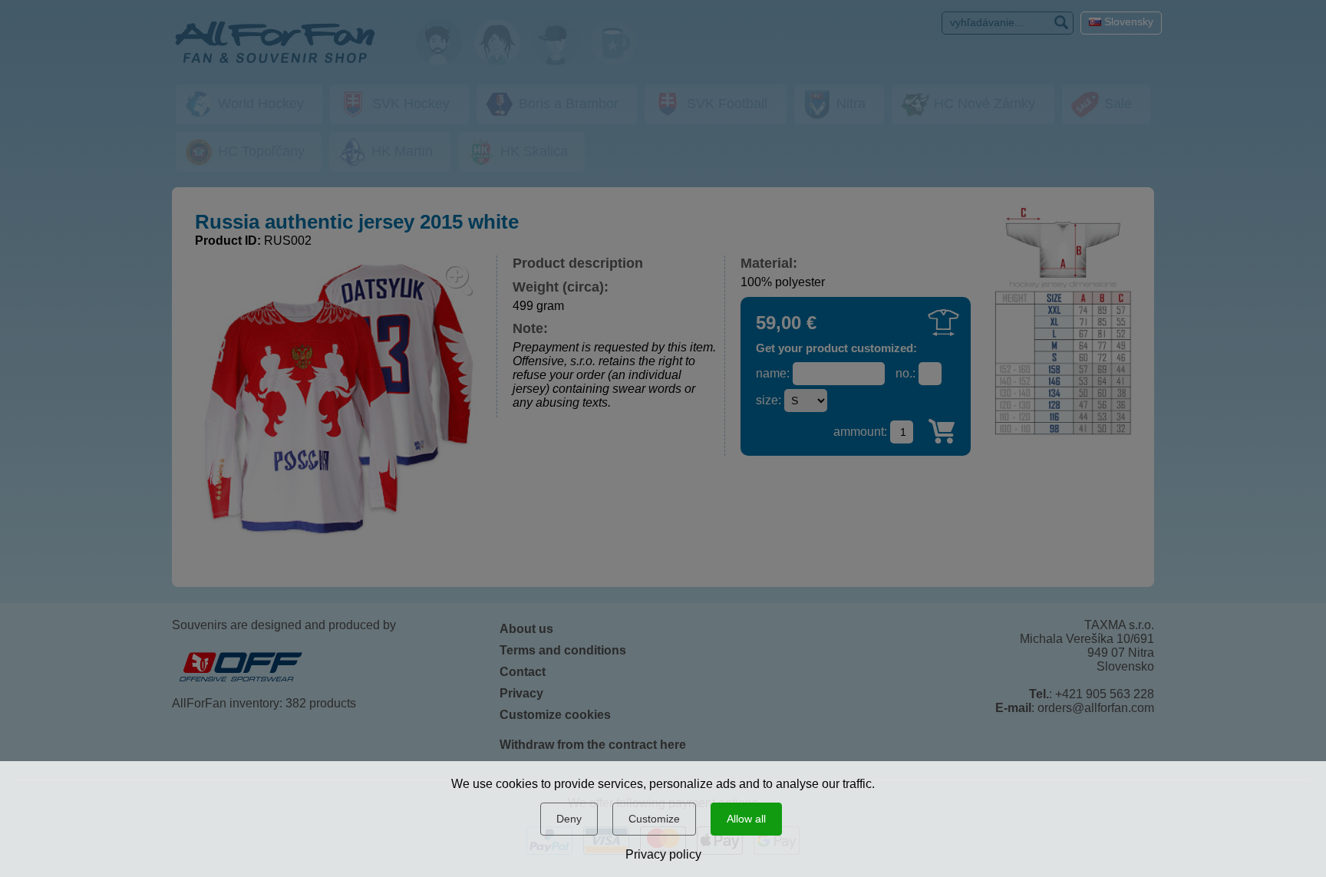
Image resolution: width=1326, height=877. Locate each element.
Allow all (746, 819)
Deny (569, 819)
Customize (654, 819)
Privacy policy (663, 854)
